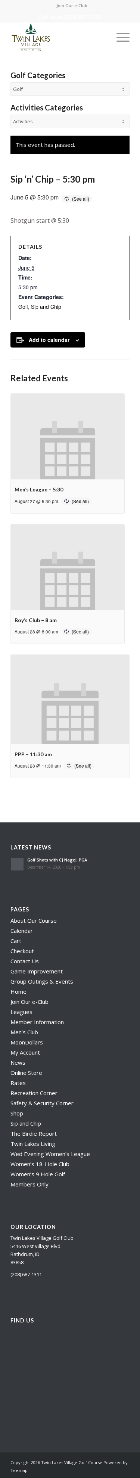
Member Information (37, 1022)
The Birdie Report (33, 1133)
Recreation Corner (33, 1093)
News (17, 1062)
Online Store (26, 1072)
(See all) (80, 198)
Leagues (21, 1012)
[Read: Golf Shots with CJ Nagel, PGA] (17, 864)
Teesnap (19, 1470)
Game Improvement (36, 971)
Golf (23, 306)
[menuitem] (72, 6)
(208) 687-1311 (83, 16)
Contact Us (24, 961)
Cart (15, 941)
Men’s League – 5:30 (39, 489)
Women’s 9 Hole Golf (37, 1174)
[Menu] (119, 37)
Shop (16, 1113)
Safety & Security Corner (42, 1103)
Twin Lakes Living (32, 1143)
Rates (18, 1083)
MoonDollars (26, 1042)
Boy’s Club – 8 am (36, 620)
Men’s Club (24, 1032)
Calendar (21, 930)
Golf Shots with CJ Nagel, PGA (57, 860)
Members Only (29, 1184)
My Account (25, 1052)
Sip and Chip (46, 306)
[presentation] (67, 436)
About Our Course (33, 920)
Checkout (22, 951)
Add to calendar (49, 339)
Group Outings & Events (41, 981)
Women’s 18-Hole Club (39, 1164)
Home (18, 991)
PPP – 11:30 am (33, 754)
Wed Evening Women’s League (50, 1154)
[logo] (58, 37)
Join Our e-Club (71, 5)
